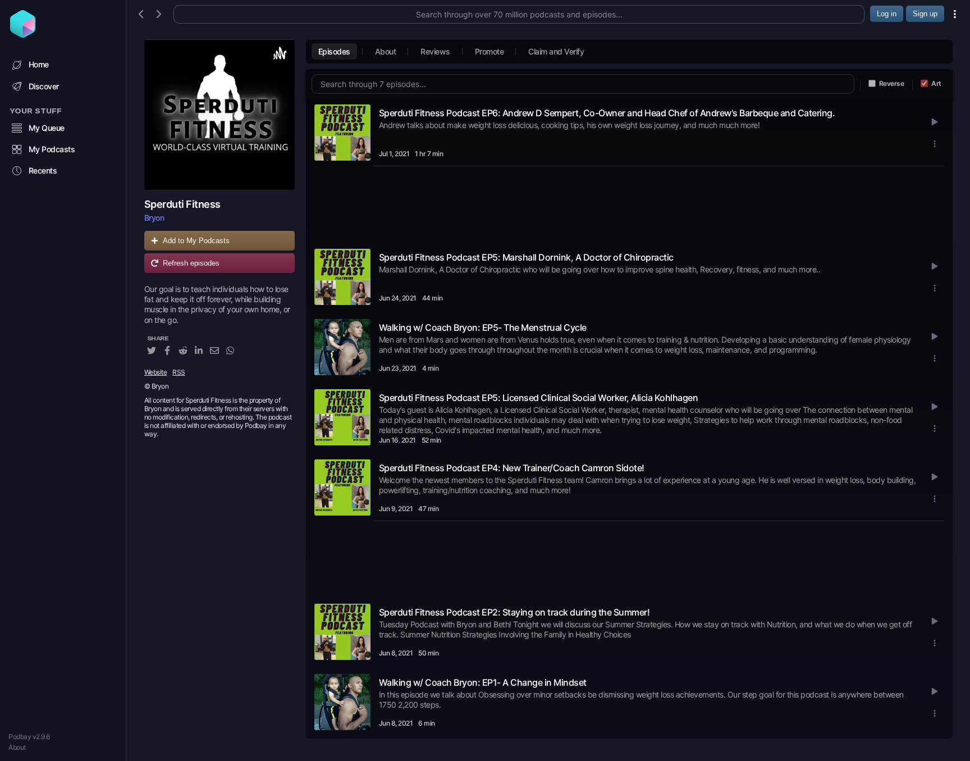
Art (936, 83)
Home (39, 64)
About (17, 747)
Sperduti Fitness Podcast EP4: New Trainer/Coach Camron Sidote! (511, 467)
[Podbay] (22, 34)
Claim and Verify (556, 51)
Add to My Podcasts (196, 240)
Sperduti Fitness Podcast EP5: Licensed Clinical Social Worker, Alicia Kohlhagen (538, 397)
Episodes (334, 51)
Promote (489, 51)
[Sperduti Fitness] (219, 114)
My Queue (47, 128)
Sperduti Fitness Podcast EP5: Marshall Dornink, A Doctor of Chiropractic (526, 257)
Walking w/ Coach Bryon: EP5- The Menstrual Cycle (483, 327)
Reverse (891, 83)
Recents (43, 170)
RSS (178, 372)
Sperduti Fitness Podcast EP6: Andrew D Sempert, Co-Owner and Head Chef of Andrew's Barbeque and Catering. (607, 113)
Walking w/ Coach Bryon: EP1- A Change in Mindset (483, 682)
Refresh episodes (191, 263)
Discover (44, 86)
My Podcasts (52, 149)
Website (155, 372)
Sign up (925, 14)
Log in (886, 14)
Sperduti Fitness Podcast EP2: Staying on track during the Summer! (514, 612)
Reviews (435, 51)
